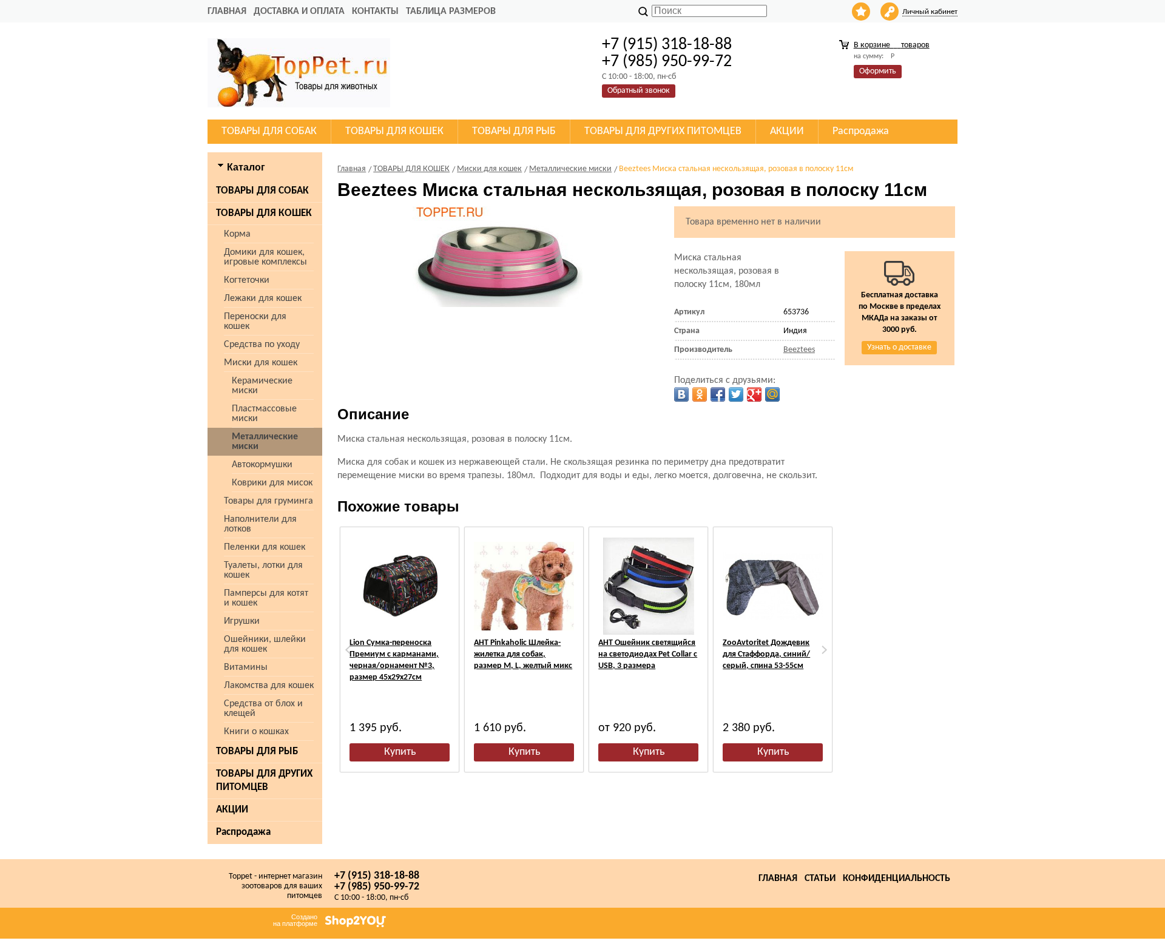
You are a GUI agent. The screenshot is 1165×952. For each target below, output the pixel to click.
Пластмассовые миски (264, 414)
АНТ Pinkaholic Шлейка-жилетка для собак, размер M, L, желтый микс (523, 654)
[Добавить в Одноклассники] (699, 394)
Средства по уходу (262, 344)
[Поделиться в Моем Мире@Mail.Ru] (772, 394)
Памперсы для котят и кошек (266, 598)
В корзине (892, 45)
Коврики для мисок (272, 483)
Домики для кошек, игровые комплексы (265, 257)
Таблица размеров (451, 11)
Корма (237, 234)
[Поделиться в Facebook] (718, 394)
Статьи (820, 878)
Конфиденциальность (896, 878)
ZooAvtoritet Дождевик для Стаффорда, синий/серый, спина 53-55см (766, 654)
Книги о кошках (256, 732)
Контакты (375, 11)
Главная (227, 11)
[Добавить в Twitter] (736, 394)
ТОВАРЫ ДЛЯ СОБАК (262, 191)
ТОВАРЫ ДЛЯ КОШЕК (264, 213)
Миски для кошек (260, 363)
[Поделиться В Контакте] (681, 394)
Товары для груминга (268, 501)
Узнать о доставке (899, 347)
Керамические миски (262, 386)
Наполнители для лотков (260, 524)
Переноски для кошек (255, 321)
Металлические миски (265, 441)
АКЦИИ (232, 810)
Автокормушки (262, 465)
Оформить (877, 71)
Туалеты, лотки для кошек (263, 570)
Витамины (246, 667)
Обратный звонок (638, 90)
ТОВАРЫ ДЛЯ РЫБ (257, 751)
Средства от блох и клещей (263, 708)
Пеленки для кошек (264, 547)
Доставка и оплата (299, 11)
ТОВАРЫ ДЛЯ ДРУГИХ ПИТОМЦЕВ (264, 780)
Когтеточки (246, 280)
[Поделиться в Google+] (754, 394)
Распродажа (243, 832)
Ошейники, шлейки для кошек (265, 644)
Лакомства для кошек (269, 685)
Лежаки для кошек (263, 298)
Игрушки (242, 621)
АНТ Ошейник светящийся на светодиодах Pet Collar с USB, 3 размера (647, 654)
